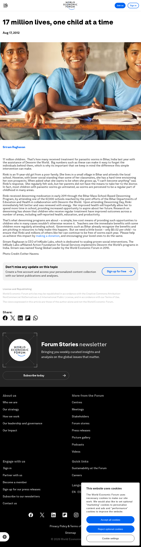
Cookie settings (110, 538)
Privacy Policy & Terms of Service (70, 526)
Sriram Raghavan (14, 147)
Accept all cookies (110, 519)
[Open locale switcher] (4, 536)
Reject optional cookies (110, 529)
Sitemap (70, 532)
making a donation (47, 235)
